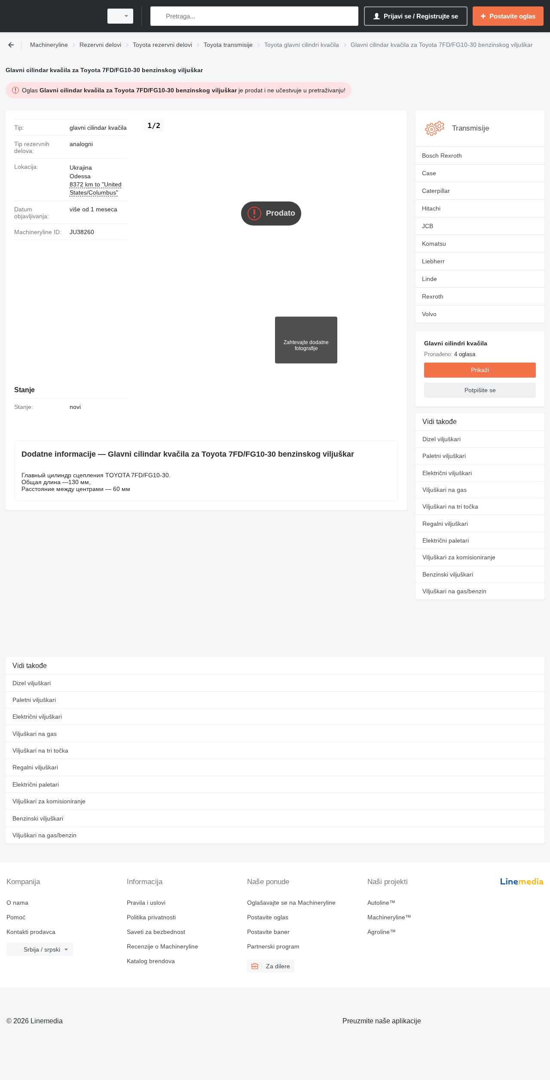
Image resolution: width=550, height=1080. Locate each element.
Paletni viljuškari (444, 455)
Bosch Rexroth (442, 155)
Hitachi (431, 208)
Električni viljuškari (447, 473)
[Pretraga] (158, 16)
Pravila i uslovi (146, 902)
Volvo (429, 314)
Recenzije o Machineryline (162, 946)
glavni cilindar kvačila (98, 127)
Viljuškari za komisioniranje (458, 557)
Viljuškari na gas (444, 489)
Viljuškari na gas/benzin (454, 591)
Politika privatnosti (151, 917)
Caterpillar (436, 190)
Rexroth (432, 296)
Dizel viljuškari (441, 439)
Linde (429, 278)
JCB (427, 226)
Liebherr (433, 261)
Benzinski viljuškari (447, 574)
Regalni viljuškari (445, 523)
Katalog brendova (151, 961)
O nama (17, 902)
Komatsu (434, 243)
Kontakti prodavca (30, 931)
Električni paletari (445, 540)
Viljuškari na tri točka (450, 506)
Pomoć (15, 917)
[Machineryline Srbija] (51, 16)
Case (429, 173)
